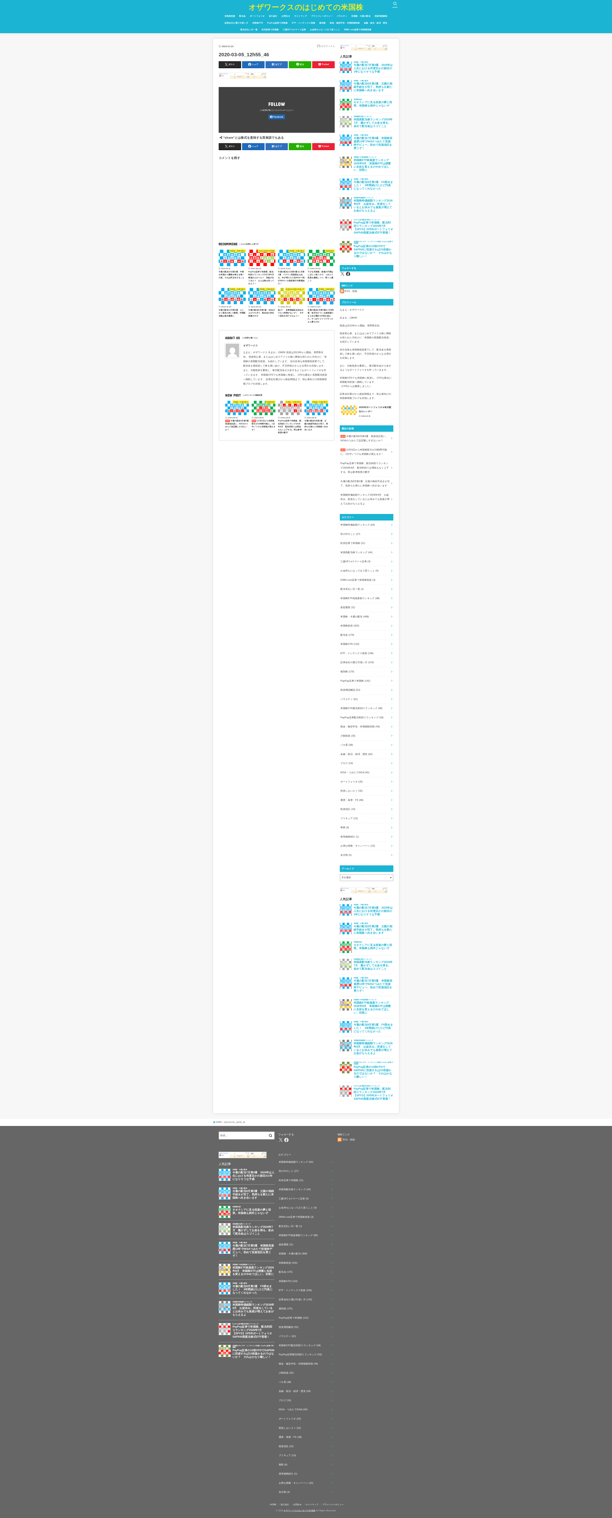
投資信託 (347, 809)
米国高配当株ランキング (356, 552)
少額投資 (347, 736)
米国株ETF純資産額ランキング (359, 598)
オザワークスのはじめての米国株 (306, 7)
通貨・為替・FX (351, 800)
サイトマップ (300, 16)
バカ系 (346, 745)
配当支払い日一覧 (249, 29)
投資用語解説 (381, 16)
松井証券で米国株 (270, 29)
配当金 (242, 16)
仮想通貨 (347, 607)
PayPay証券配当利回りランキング (361, 717)
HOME (219, 1122)
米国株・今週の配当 (361, 16)
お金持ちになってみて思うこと (325, 29)
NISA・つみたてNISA (354, 772)
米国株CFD (257, 23)
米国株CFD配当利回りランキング (361, 708)
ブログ (346, 763)
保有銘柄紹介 (349, 836)
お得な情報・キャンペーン (357, 846)
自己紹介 (273, 16)
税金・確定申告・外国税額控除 (345, 23)
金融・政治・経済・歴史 (375, 23)
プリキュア (349, 818)
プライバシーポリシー (321, 16)
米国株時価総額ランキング (357, 525)
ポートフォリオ (257, 16)
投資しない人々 (351, 791)
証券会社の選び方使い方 (236, 23)
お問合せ (285, 16)
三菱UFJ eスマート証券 (294, 29)
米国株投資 (230, 16)
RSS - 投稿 (350, 291)
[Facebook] (276, 117)
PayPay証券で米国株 (277, 23)
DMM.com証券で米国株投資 (358, 29)
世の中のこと (350, 534)
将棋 (344, 827)
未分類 (346, 855)
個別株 (322, 23)
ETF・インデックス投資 (303, 23)
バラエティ (342, 16)
